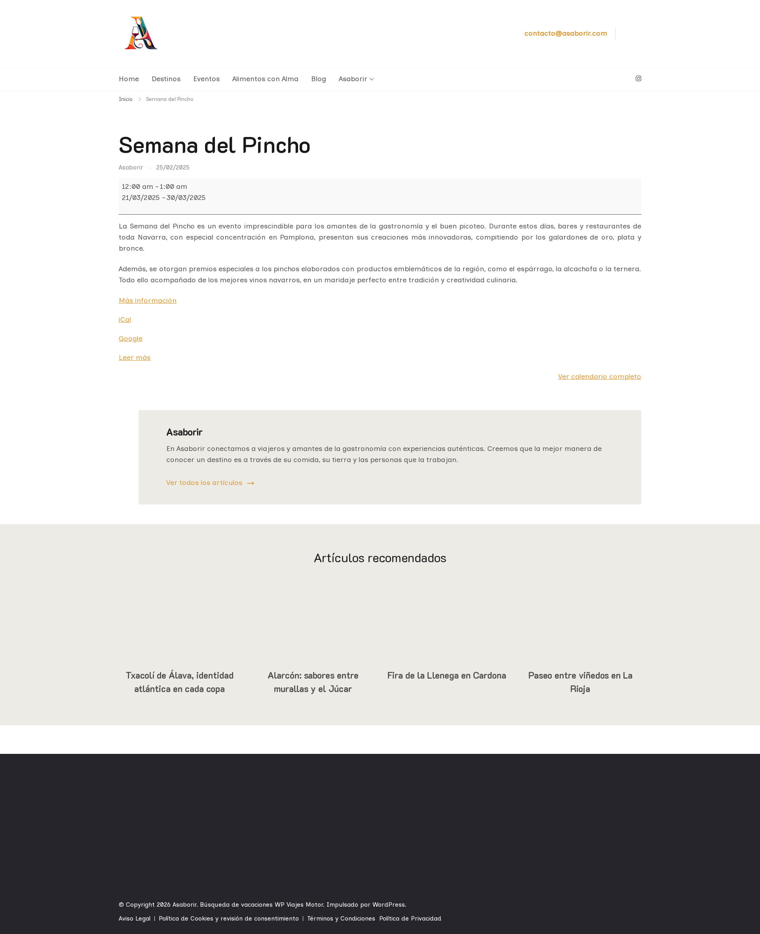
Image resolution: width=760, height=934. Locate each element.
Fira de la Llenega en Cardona (447, 675)
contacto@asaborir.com (565, 33)
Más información (148, 300)
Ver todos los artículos (204, 482)
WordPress (388, 904)
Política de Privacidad (410, 918)
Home (129, 78)
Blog (318, 78)
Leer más (134, 357)
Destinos (166, 78)
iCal (125, 319)
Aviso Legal (134, 918)
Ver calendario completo (599, 376)
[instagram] (638, 78)
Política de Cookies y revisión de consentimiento (229, 918)
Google (130, 338)
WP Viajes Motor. (300, 904)
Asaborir (353, 78)
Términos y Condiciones (341, 918)
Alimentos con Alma (265, 78)
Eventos (206, 78)
